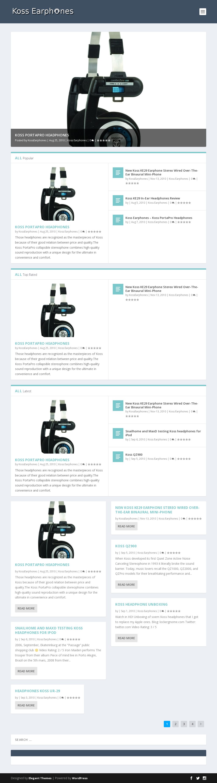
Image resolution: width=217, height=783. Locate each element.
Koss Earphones (77, 140)
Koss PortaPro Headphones (42, 135)
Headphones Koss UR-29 (37, 691)
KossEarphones (37, 140)
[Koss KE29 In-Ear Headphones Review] (118, 200)
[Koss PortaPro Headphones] (59, 194)
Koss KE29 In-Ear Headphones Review (152, 198)
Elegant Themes (40, 778)
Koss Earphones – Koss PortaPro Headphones (158, 218)
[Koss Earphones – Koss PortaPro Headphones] (118, 220)
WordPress (80, 778)
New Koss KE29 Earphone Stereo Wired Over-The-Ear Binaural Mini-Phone (161, 172)
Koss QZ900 (133, 454)
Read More (26, 608)
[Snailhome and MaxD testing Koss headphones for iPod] (118, 433)
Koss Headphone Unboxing (141, 604)
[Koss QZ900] (118, 456)
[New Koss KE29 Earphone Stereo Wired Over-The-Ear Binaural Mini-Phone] (118, 172)
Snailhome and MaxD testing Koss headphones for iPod (163, 433)
